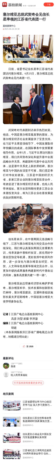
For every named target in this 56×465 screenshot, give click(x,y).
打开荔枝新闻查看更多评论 (28, 383)
